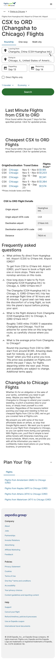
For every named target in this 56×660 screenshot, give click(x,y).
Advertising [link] (9, 545)
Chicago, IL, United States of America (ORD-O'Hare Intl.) (31, 60)
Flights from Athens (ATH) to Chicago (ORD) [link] (26, 494)
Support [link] (8, 607)
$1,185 (42, 169)
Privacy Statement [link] (12, 566)
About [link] (7, 526)
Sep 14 (39, 69)
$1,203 (43, 172)
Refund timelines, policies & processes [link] (21, 616)
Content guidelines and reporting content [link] (22, 595)
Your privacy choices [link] (13, 590)
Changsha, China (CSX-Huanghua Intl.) (30, 51)
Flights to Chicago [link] (17, 11)
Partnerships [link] (10, 535)
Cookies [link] (8, 571)
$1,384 (43, 181)
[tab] (9, 42)
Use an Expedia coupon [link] (14, 621)
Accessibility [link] (10, 585)
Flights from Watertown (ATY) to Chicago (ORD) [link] (28, 499)
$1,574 (42, 186)
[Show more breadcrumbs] (4, 11)
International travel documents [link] (17, 626)
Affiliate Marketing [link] (12, 550)
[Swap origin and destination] (50, 55)
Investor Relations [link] (12, 540)
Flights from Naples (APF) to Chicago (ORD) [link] (26, 488)
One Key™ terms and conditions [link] (18, 581)
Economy (22, 85)
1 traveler (6, 85)
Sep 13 (12, 69)
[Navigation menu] (51, 4)
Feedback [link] (9, 554)
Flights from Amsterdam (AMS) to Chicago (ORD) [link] (25, 481)
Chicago (13, 169)
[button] (28, 462)
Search (28, 91)
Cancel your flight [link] (12, 612)
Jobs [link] (7, 531)
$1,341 (42, 177)
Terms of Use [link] (10, 576)
